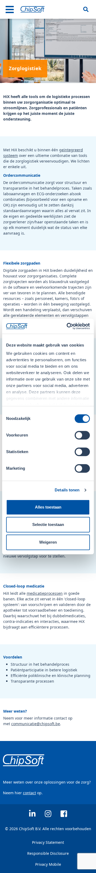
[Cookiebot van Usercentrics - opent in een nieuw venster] (68, 326)
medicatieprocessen (45, 593)
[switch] (82, 435)
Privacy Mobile (48, 864)
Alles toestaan (48, 507)
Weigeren (48, 542)
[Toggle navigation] (10, 9)
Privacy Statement (48, 842)
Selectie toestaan (48, 524)
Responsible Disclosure (48, 853)
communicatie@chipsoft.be (35, 723)
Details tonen (67, 490)
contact (29, 792)
